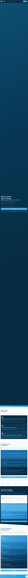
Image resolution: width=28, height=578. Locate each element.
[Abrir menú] (14, 1)
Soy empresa (14, 208)
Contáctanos (13, 521)
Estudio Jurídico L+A (3, 567)
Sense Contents (3, 541)
